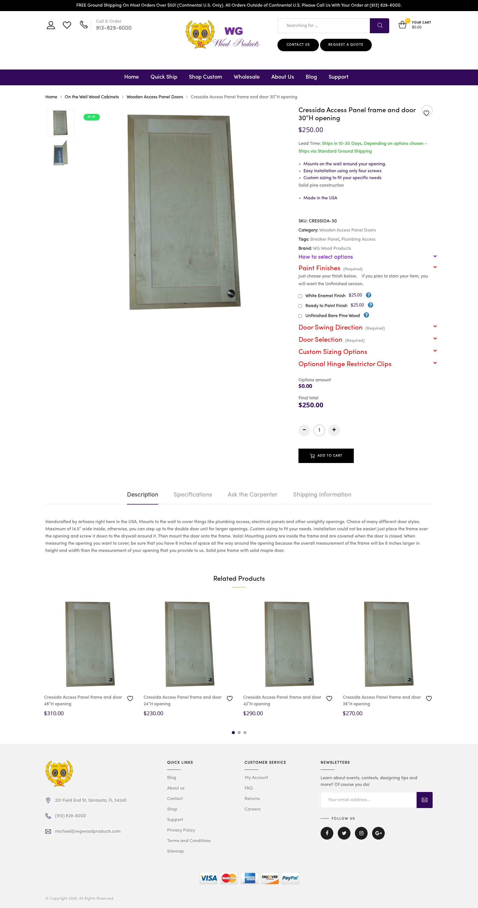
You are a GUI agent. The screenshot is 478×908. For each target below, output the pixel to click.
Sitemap (175, 851)
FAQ (249, 788)
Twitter (344, 837)
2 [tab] (239, 732)
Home (131, 77)
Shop (172, 809)
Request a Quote (345, 45)
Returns (252, 799)
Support (339, 77)
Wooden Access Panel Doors (154, 97)
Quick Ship (163, 77)
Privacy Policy (181, 830)
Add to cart (330, 455)
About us (176, 788)
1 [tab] (233, 732)
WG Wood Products (332, 248)
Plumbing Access (358, 239)
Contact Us (298, 45)
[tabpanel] (89, 658)
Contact (175, 799)
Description (142, 495)
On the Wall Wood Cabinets (92, 97)
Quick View (70, 681)
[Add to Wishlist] (427, 111)
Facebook (327, 837)
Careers (253, 809)
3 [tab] (244, 732)
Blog (311, 77)
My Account (256, 778)
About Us (282, 77)
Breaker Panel (324, 239)
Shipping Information (322, 495)
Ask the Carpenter (253, 495)
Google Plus (378, 837)
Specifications (193, 495)
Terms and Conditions (189, 841)
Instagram (361, 837)
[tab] (142, 495)
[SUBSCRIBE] (425, 800)
